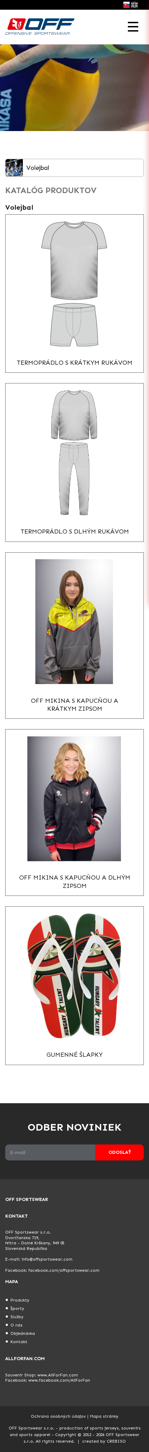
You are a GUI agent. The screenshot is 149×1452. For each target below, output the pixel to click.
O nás (16, 1325)
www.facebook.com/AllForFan (59, 1380)
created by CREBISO (104, 1441)
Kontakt (18, 1341)
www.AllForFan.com (57, 1375)
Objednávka (22, 1333)
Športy (17, 1308)
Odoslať (119, 1152)
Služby (17, 1316)
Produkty (19, 1300)
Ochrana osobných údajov (58, 1416)
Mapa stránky (104, 1416)
